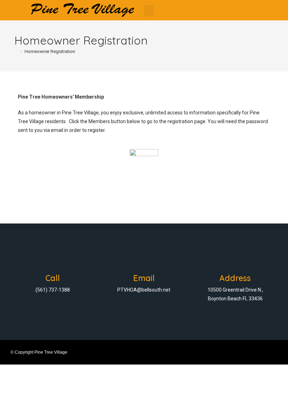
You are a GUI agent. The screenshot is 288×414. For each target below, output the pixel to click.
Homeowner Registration (50, 51)
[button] (149, 10)
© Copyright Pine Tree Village (39, 352)
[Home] (16, 51)
